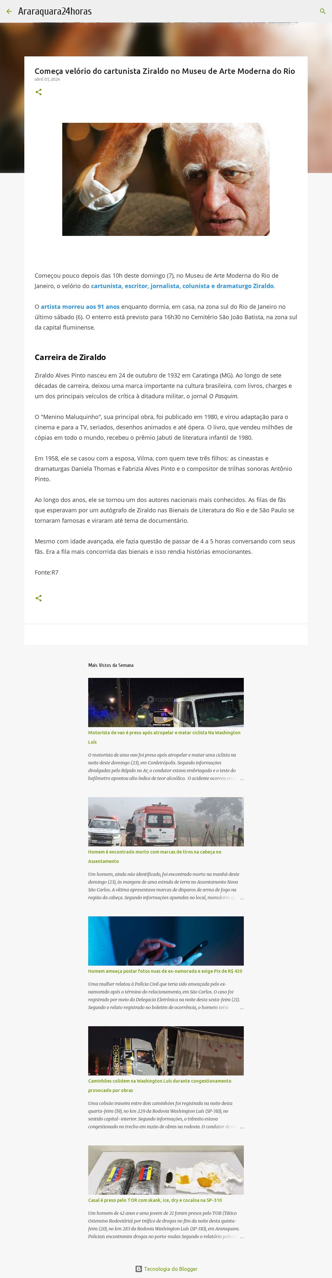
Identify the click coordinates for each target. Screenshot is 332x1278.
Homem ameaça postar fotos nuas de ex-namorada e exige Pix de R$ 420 (165, 971)
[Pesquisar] (323, 11)
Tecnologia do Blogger (170, 1269)
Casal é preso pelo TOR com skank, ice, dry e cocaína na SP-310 (155, 1200)
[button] (38, 92)
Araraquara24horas (55, 11)
